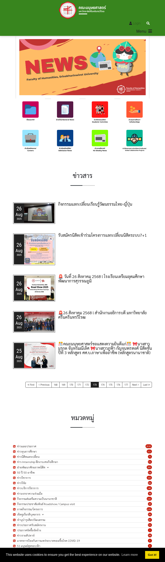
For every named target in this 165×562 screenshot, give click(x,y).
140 (149, 488)
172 (87, 384)
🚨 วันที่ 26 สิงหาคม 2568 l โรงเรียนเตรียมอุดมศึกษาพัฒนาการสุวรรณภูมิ (101, 278)
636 (149, 509)
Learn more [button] (130, 554)
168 (55, 384)
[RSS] (14, 446)
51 (150, 461)
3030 (148, 446)
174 (102, 384)
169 (63, 384)
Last (145, 384)
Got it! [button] (152, 554)
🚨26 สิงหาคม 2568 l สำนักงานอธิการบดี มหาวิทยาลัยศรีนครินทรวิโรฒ (102, 315)
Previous (45, 384)
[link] (30, 112)
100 (149, 477)
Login (137, 23)
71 (150, 456)
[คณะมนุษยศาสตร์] (82, 10)
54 (150, 472)
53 (150, 525)
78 (150, 493)
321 (149, 451)
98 (150, 535)
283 (149, 467)
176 (118, 384)
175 (110, 384)
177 (126, 384)
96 (150, 514)
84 (150, 482)
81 (150, 519)
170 (71, 384)
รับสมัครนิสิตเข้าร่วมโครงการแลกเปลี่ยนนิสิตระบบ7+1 (102, 235)
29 (150, 503)
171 (79, 384)
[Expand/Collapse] (48, 467)
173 (95, 384)
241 (149, 498)
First (32, 384)
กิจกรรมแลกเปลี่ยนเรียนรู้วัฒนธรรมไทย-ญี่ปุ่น (95, 204)
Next (134, 384)
